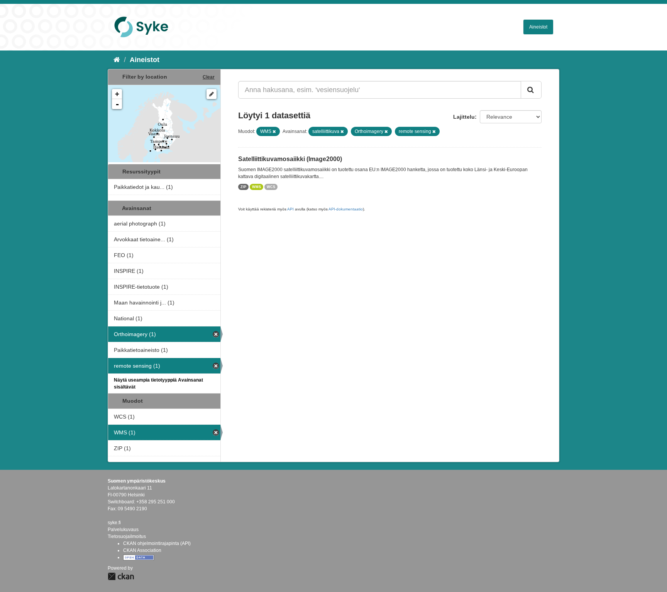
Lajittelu (464, 117)
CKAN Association (142, 550)
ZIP (243, 187)
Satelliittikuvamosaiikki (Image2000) (290, 159)
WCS (271, 187)
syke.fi (114, 522)
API (290, 209)
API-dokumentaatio (345, 209)
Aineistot (538, 27)
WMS (256, 187)
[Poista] (274, 131)
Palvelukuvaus (123, 529)
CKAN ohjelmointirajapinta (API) (157, 543)
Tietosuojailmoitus (127, 536)
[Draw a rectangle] (212, 94)
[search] (531, 90)
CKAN (121, 576)
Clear (209, 77)
